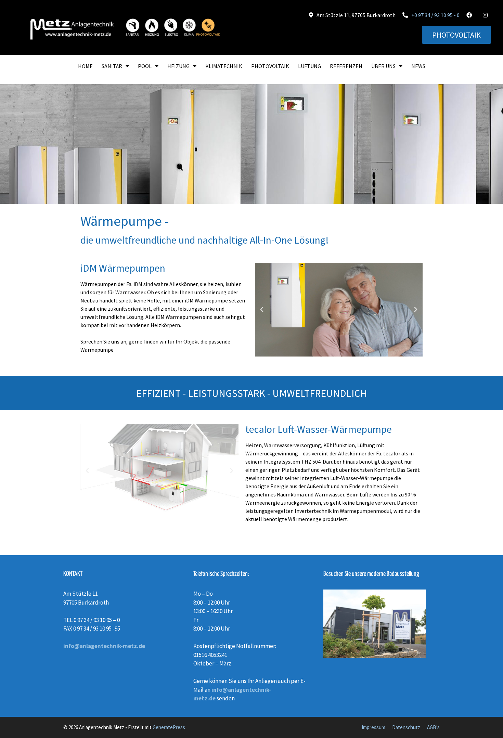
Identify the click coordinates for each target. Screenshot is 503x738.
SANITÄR (112, 66)
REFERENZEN (346, 66)
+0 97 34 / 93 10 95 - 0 (435, 15)
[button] (261, 309)
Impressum (373, 727)
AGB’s (433, 727)
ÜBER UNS (383, 66)
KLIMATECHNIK (223, 66)
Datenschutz (406, 727)
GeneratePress (169, 727)
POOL (145, 66)
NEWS (418, 66)
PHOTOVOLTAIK (270, 66)
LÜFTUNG (309, 66)
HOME (85, 66)
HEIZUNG (178, 66)
